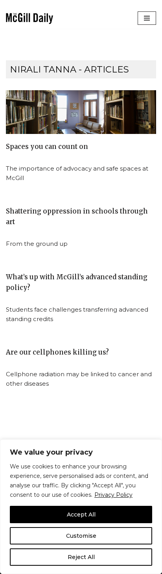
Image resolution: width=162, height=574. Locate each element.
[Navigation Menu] (147, 18)
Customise (81, 535)
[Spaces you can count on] (81, 112)
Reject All (81, 557)
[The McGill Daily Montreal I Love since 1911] (29, 18)
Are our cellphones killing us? (57, 352)
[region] (81, 506)
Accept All (81, 514)
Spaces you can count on (47, 147)
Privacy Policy (113, 494)
